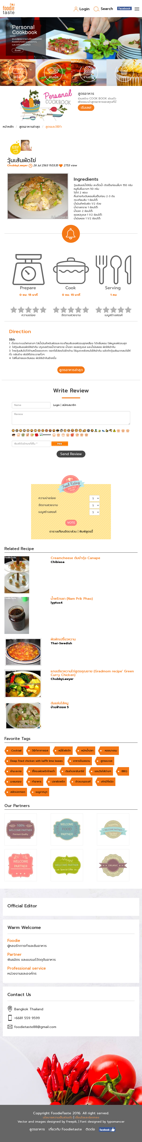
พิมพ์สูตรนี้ (86, 531)
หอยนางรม (110, 751)
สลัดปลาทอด (17, 792)
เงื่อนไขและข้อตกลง (87, 1117)
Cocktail (15, 751)
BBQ (124, 771)
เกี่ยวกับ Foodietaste (65, 1129)
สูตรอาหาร (37, 1129)
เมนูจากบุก (41, 792)
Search (107, 8)
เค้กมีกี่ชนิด (107, 782)
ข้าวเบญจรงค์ (83, 782)
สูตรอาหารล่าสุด (29, 127)
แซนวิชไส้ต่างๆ (103, 771)
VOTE (71, 522)
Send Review (71, 454)
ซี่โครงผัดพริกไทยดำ (43, 771)
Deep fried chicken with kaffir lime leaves (36, 761)
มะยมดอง (15, 782)
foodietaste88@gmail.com (35, 1026)
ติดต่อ (90, 1129)
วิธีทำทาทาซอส (40, 751)
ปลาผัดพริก (58, 782)
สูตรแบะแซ (106, 761)
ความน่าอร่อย (47, 498)
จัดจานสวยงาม (48, 505)
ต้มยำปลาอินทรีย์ (74, 771)
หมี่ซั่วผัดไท (65, 751)
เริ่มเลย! (86, 107)
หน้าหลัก (8, 127)
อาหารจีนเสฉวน (81, 761)
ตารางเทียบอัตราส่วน (63, 531)
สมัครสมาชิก (69, 405)
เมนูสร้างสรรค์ (47, 512)
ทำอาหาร (36, 782)
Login (84, 9)
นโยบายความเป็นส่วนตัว (57, 1117)
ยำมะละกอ (16, 771)
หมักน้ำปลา (87, 751)
